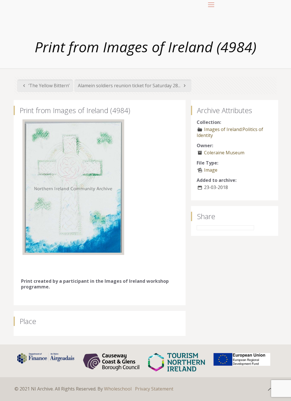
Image (210, 170)
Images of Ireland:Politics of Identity (230, 132)
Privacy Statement (154, 389)
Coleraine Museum (224, 152)
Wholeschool (118, 389)
